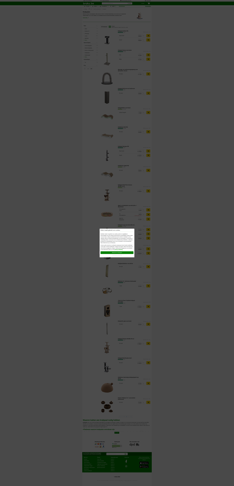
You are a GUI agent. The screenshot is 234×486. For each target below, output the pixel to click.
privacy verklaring (119, 249)
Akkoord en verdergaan (117, 252)
